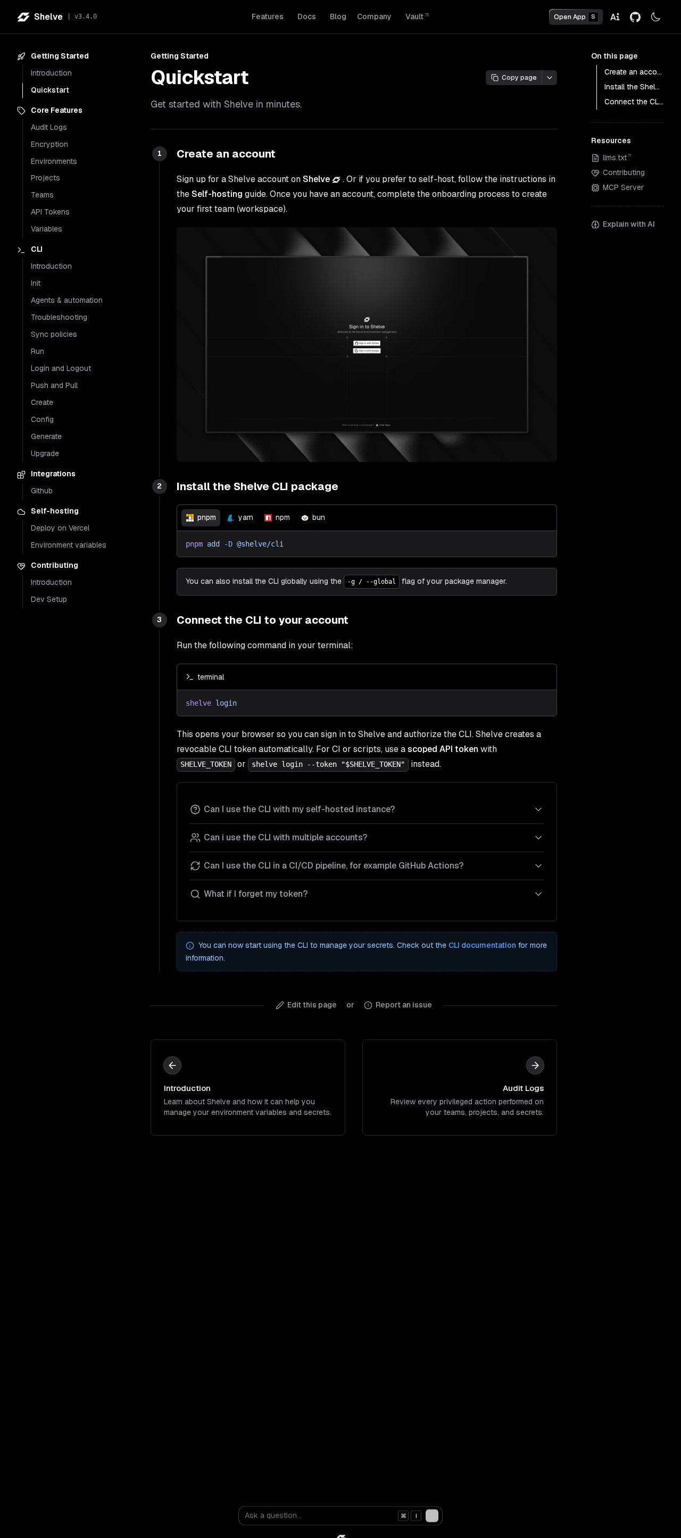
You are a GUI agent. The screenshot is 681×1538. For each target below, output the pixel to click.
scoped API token (443, 749)
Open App (574, 17)
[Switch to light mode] (655, 17)
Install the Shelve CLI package (257, 486)
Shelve (316, 179)
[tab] (200, 517)
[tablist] (367, 518)
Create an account (226, 154)
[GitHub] (635, 17)
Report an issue (404, 1005)
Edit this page (312, 1005)
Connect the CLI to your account (262, 620)
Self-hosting (217, 194)
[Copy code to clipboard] (543, 517)
